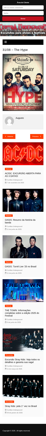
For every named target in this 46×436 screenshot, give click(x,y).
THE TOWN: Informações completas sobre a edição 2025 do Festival (22, 313)
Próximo (35, 136)
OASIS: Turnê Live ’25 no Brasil (20, 266)
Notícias (8, 169)
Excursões (9, 355)
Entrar (23, 19)
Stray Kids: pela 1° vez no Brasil (21, 406)
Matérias (9, 215)
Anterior (10, 136)
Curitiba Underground (14, 180)
